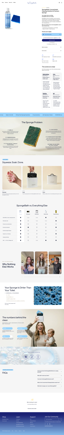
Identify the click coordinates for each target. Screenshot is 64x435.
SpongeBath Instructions (20, 424)
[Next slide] (60, 277)
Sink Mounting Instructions (20, 426)
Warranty (31, 422)
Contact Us (31, 424)
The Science (18, 419)
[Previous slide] (22, 277)
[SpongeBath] (32, 2)
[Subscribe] (60, 419)
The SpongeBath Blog (19, 422)
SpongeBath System (5, 419)
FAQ (30, 419)
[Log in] (59, 3)
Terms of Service (32, 426)
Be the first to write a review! (32, 408)
